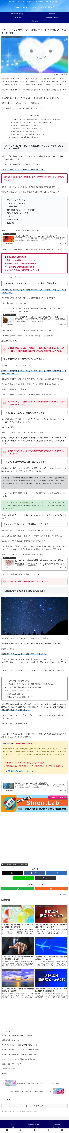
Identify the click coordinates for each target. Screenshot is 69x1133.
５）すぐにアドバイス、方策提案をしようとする (28, 134)
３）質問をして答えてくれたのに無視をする (27, 128)
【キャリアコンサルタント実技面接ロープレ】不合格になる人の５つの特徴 (35, 119)
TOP (12, 1124)
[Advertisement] (34, 838)
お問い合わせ (57, 1127)
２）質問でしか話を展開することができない (27, 125)
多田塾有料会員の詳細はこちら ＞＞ (20, 771)
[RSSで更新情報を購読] (51, 888)
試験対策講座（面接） (34, 1124)
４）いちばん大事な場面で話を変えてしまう (27, 131)
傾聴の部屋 (57, 1124)
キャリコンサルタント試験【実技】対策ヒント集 (15, 864)
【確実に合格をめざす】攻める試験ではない (25, 137)
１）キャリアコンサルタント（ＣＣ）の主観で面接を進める (32, 122)
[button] (45, 878)
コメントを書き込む (34, 1106)
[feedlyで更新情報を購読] (17, 888)
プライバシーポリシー (34, 1127)
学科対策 (11, 1127)
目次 (32, 115)
